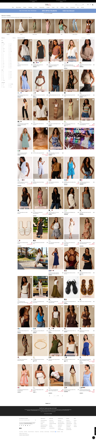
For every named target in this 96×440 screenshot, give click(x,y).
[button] (18, 62)
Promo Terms (60, 426)
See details (51, 13)
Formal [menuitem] (35, 7)
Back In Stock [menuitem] (18, 7)
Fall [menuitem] (57, 7)
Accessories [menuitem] (72, 7)
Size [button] (3, 40)
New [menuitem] (13, 7)
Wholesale (75, 426)
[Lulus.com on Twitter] (25, 425)
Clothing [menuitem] (62, 7)
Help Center (59, 420)
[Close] (95, 427)
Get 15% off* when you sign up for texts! (48, 408)
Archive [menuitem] (82, 7)
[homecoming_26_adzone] (79, 138)
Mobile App (68, 420)
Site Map (62, 431)
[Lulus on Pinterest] (22, 425)
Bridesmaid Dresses (43, 426)
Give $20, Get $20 (68, 429)
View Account (51, 420)
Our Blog (75, 423)
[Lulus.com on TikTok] (30, 425)
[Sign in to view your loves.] (90, 4)
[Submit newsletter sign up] (35, 420)
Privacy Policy (28, 410)
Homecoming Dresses (44, 420)
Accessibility (58, 431)
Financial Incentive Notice (34, 410)
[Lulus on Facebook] (23, 425)
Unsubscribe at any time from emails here (27, 423)
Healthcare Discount (69, 423)
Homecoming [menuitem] (41, 7)
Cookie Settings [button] (42, 431)
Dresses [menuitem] (24, 7)
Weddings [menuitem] (30, 7)
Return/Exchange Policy (61, 423)
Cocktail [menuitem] (48, 7)
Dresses (42, 423)
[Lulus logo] (48, 4)
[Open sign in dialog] (88, 4)
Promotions (50, 426)
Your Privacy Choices (52, 431)
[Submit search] (83, 4)
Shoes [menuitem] (67, 7)
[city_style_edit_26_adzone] (33, 258)
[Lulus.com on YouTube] (28, 425)
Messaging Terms (69, 409)
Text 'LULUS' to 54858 (48, 413)
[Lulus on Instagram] (20, 425)
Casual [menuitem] (53, 7)
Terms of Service (65, 409)
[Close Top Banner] (95, 1)
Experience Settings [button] (46, 431)
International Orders (60, 429)
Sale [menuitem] (78, 7)
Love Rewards (68, 426)
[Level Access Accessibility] (20, 428)
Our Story (75, 420)
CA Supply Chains (37, 431)
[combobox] (85, 38)
